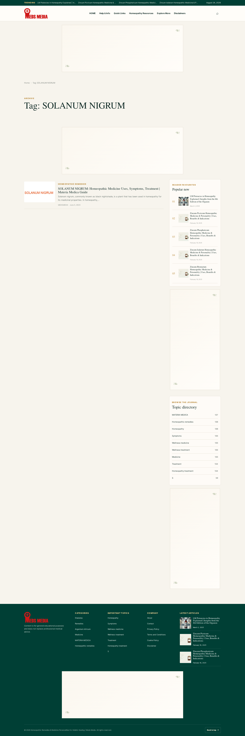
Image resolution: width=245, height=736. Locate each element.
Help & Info (104, 13)
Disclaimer (151, 646)
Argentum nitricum (82, 629)
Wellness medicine (115, 629)
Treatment (112, 640)
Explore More (163, 13)
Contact (150, 623)
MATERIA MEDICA (82, 640)
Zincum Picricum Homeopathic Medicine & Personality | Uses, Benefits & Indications (97, 3)
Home (27, 83)
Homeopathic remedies (84, 646)
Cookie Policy (153, 640)
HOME (92, 13)
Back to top (213, 730)
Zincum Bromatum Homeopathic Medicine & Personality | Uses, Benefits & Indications (203, 270)
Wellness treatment (116, 634)
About (149, 618)
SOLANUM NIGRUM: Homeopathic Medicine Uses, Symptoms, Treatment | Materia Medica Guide (109, 190)
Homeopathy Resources (141, 13)
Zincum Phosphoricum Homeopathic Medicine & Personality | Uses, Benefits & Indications (138, 3)
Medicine (79, 634)
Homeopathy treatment (117, 646)
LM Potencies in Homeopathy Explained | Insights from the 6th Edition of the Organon (57, 3)
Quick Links (120, 13)
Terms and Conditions (156, 634)
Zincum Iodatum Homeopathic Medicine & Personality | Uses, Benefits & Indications (179, 3)
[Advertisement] (122, 48)
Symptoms (112, 623)
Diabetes (79, 618)
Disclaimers (180, 13)
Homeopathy (113, 618)
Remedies (79, 623)
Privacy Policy (153, 629)
